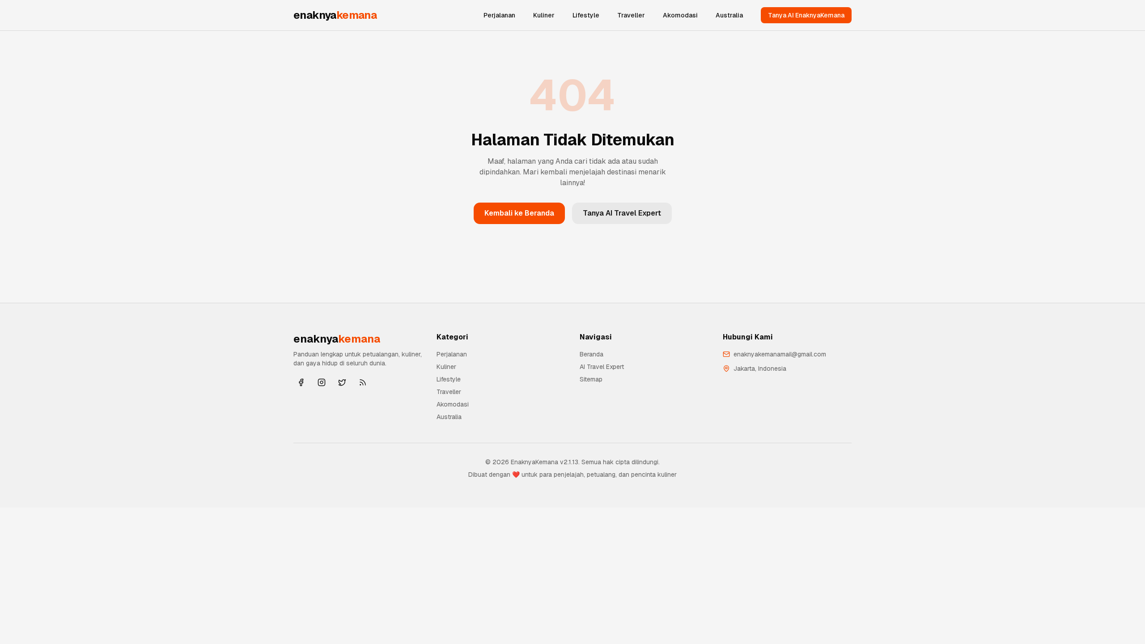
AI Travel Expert (602, 367)
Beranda (591, 354)
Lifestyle (585, 15)
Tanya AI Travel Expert (622, 213)
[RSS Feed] (362, 382)
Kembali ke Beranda (519, 213)
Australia (729, 15)
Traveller (631, 15)
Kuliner (544, 15)
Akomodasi (680, 15)
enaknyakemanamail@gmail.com (780, 354)
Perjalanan (499, 15)
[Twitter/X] (342, 382)
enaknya (335, 15)
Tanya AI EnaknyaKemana (806, 15)
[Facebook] (301, 382)
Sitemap (591, 379)
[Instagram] (321, 382)
